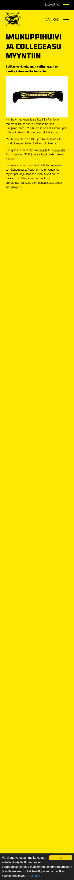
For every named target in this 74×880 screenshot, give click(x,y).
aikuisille (59, 150)
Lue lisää (34, 876)
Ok (61, 857)
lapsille (43, 150)
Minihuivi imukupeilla (19, 119)
